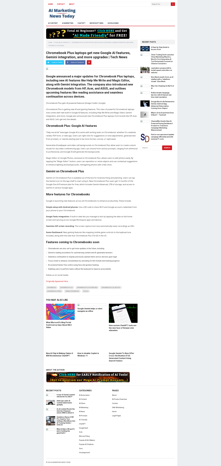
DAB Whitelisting (118, 407)
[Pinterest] (89, 62)
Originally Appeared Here (57, 281)
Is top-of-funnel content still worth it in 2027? (66, 396)
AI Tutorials (83, 420)
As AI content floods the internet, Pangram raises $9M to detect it (66, 411)
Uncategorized (84, 452)
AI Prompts (83, 416)
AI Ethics (82, 403)
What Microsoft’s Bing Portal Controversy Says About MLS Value (59, 324)
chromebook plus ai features (87, 287)
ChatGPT (81, 23)
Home (50, 42)
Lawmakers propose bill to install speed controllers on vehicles (161, 70)
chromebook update (54, 291)
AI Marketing (67, 23)
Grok (80, 432)
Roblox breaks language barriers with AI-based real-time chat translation (161, 95)
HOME (50, 4)
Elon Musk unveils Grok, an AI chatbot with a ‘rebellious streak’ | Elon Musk (162, 79)
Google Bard (113, 23)
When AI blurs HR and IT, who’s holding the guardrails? (66, 431)
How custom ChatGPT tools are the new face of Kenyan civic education (122, 327)
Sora (81, 448)
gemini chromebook (72, 291)
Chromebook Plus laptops (111, 287)
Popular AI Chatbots (62, 42)
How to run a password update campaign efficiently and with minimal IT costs (162, 137)
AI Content (53, 23)
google (85, 291)
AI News (82, 411)
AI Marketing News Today (61, 462)
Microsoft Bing (96, 23)
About (71, 4)
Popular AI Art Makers (87, 440)
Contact (61, 4)
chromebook (51, 287)
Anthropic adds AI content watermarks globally (64, 403)
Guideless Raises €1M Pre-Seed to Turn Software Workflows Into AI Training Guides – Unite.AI (66, 421)
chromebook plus (66, 287)
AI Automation (84, 395)
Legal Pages (116, 416)
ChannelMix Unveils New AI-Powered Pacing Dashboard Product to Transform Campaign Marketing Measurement (162, 125)
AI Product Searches (119, 399)
